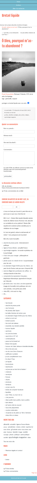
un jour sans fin (10, 387)
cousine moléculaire (11, 410)
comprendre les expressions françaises (15, 276)
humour (9, 432)
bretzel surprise (10, 321)
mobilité (25, 432)
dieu (7, 115)
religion (27, 115)
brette (7, 459)
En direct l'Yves (10, 359)
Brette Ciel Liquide (11, 344)
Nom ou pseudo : (9, 128)
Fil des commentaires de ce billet (13, 191)
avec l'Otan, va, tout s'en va (14, 395)
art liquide (9, 361)
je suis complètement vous (14, 356)
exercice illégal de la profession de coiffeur (16, 271)
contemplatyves (10, 338)
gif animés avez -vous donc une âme (15, 283)
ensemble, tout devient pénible (15, 326)
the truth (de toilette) (12, 323)
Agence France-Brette (10, 248)
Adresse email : (8, 135)
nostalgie (15, 115)
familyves (8, 384)
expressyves (9, 367)
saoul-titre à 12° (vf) (12, 336)
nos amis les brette (11, 333)
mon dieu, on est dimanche (10, 32)
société (6, 437)
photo (23, 115)
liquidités (8, 392)
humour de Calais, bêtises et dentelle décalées (19, 346)
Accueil (4, 27)
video (5, 291)
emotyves (8, 382)
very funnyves (10, 308)
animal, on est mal (12, 27)
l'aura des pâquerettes (12, 407)
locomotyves (9, 364)
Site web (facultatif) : (10, 142)
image (20, 432)
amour (5, 427)
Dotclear (23, 478)
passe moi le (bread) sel (13, 341)
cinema (18, 427)
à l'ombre (28, 214)
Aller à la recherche (18, 8)
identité (11, 115)
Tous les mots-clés (9, 441)
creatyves (8, 372)
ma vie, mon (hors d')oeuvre (14, 351)
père (20, 115)
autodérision (11, 427)
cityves (8, 379)
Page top (34, 473)
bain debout (9, 402)
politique (17, 434)
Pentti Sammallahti (8, 94)
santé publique (24, 434)
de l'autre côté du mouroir (13, 405)
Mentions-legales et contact (14, 450)
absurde (6, 424)
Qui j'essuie (9, 303)
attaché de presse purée (11, 243)
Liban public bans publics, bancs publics (18, 400)
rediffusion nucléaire (12, 354)
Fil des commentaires (11, 471)
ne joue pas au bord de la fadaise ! (16, 369)
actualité (13, 424)
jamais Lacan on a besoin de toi (13, 260)
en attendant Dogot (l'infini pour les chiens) (17, 266)
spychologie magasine (10, 117)
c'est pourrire (10, 397)
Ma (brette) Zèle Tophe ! (13, 310)
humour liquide (10, 328)
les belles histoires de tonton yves (16, 313)
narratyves (9, 374)
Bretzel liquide (10, 16)
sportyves (8, 331)
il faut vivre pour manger (11, 255)
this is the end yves (11, 349)
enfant (23, 427)
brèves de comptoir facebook (14, 390)
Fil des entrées (9, 468)
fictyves (8, 377)
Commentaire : (8, 149)
